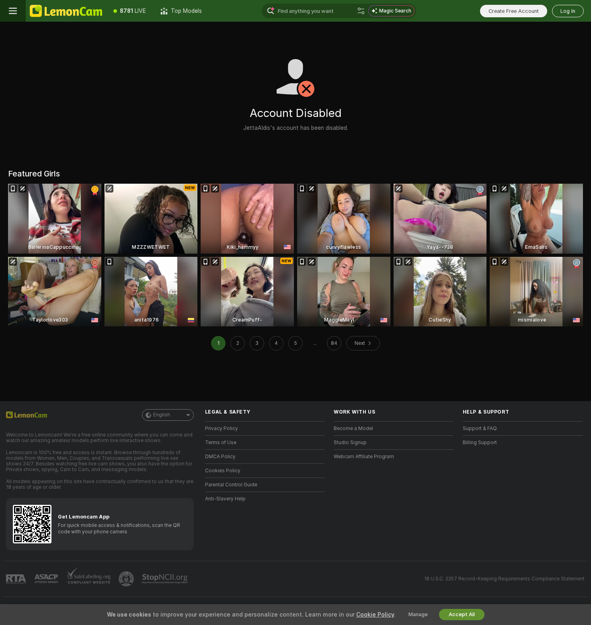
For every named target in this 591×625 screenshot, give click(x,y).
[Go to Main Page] (66, 11)
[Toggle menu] (13, 11)
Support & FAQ (480, 428)
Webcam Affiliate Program (364, 456)
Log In (567, 11)
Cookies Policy (222, 470)
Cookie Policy (375, 614)
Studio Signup (350, 442)
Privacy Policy (221, 428)
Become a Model (353, 428)
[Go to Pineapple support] (127, 578)
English (161, 415)
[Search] (361, 10)
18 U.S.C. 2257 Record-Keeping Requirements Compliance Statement (504, 579)
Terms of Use (220, 442)
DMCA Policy (220, 456)
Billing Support (480, 442)
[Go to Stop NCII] (165, 579)
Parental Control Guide (231, 485)
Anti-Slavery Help (225, 499)
